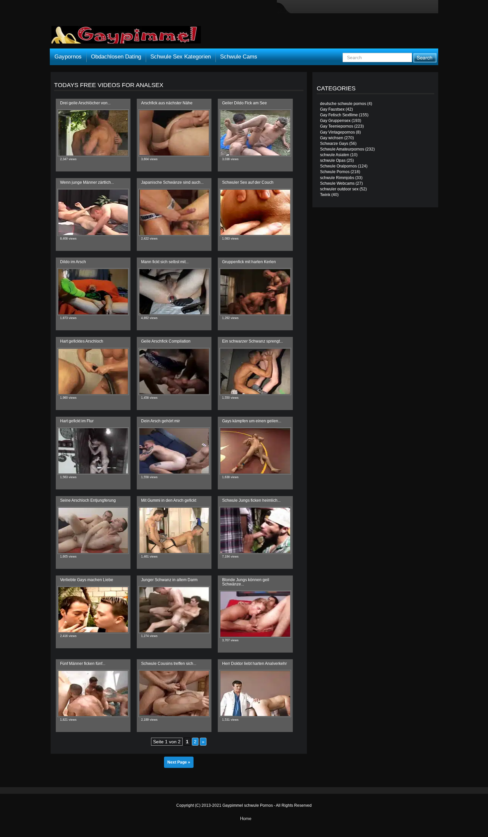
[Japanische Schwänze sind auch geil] (174, 212)
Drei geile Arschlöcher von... (85, 103)
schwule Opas (333, 160)
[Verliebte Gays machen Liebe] (93, 609)
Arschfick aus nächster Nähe (167, 103)
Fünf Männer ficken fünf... (82, 663)
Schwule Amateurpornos (342, 149)
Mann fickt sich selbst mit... (165, 262)
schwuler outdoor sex (339, 189)
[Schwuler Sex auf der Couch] (255, 212)
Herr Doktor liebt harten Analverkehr (254, 663)
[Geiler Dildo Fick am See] (255, 133)
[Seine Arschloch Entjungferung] (93, 530)
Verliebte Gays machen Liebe (86, 579)
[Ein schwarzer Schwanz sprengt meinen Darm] (255, 371)
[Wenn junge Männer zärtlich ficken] (93, 212)
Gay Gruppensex (335, 120)
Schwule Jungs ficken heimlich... (251, 500)
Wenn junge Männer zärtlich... (87, 182)
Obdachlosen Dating (116, 56)
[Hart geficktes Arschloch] (93, 371)
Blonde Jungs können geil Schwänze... (245, 581)
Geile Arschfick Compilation (166, 341)
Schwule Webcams (337, 183)
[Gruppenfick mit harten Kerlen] (255, 291)
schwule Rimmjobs (337, 177)
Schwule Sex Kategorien (180, 56)
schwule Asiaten (334, 155)
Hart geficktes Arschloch (81, 341)
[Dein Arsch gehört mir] (174, 451)
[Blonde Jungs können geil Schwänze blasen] (255, 614)
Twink (325, 194)
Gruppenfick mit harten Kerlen (249, 262)
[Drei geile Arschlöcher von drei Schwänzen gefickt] (93, 133)
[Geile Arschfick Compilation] (174, 371)
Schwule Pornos (335, 171)
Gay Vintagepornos (337, 132)
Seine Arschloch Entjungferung (88, 500)
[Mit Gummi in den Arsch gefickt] (174, 530)
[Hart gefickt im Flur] (93, 451)
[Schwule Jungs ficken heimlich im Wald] (255, 530)
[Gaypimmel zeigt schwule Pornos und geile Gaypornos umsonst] (126, 37)
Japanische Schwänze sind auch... (172, 182)
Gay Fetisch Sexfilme (339, 115)
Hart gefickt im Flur (77, 421)
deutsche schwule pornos (343, 103)
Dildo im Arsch (73, 262)
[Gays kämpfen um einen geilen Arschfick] (255, 451)
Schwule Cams (238, 56)
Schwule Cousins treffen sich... (168, 663)
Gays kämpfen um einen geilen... (251, 421)
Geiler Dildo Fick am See (244, 103)
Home (245, 818)
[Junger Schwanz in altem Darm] (174, 609)
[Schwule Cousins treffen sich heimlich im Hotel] (174, 693)
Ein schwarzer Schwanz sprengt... (252, 341)
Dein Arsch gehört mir (160, 421)
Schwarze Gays (334, 143)
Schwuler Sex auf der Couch (248, 182)
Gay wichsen (331, 138)
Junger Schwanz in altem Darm (169, 579)
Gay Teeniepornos (336, 126)
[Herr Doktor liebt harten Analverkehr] (255, 693)
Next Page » (178, 762)
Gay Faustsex (332, 109)
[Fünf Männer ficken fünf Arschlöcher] (93, 693)
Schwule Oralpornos (338, 166)
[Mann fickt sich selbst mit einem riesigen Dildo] (174, 291)
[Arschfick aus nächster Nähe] (174, 133)
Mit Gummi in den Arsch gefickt (168, 500)
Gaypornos (68, 56)
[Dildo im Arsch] (93, 291)
